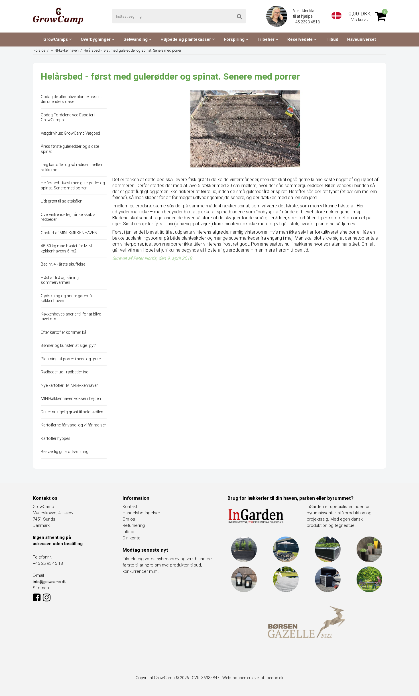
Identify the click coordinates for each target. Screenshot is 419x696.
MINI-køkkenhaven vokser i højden (71, 398)
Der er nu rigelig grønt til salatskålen (72, 412)
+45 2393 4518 (307, 22)
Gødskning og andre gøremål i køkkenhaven (67, 298)
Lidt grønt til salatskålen (61, 201)
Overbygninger (96, 39)
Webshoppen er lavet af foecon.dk (252, 677)
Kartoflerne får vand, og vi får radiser (73, 425)
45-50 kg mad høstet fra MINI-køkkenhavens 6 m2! (67, 248)
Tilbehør (266, 39)
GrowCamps (56, 39)
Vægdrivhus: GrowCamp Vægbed (70, 133)
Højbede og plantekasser (186, 39)
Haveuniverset (361, 39)
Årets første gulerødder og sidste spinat (70, 149)
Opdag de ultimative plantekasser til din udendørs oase (72, 99)
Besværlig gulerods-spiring (64, 451)
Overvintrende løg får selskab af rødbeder (69, 217)
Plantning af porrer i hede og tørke (71, 359)
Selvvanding (136, 39)
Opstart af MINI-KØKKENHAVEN (69, 232)
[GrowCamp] (58, 15)
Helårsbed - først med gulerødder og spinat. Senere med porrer (73, 185)
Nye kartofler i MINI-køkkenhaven (70, 385)
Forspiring (235, 39)
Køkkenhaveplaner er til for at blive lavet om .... (71, 316)
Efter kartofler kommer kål (64, 332)
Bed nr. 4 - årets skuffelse (63, 264)
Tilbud (332, 39)
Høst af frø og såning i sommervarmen (60, 280)
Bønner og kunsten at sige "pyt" (68, 345)
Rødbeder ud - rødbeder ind (64, 372)
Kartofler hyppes (55, 438)
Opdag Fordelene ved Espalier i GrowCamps (68, 117)
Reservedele (300, 39)
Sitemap (41, 587)
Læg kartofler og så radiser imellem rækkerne (72, 167)
